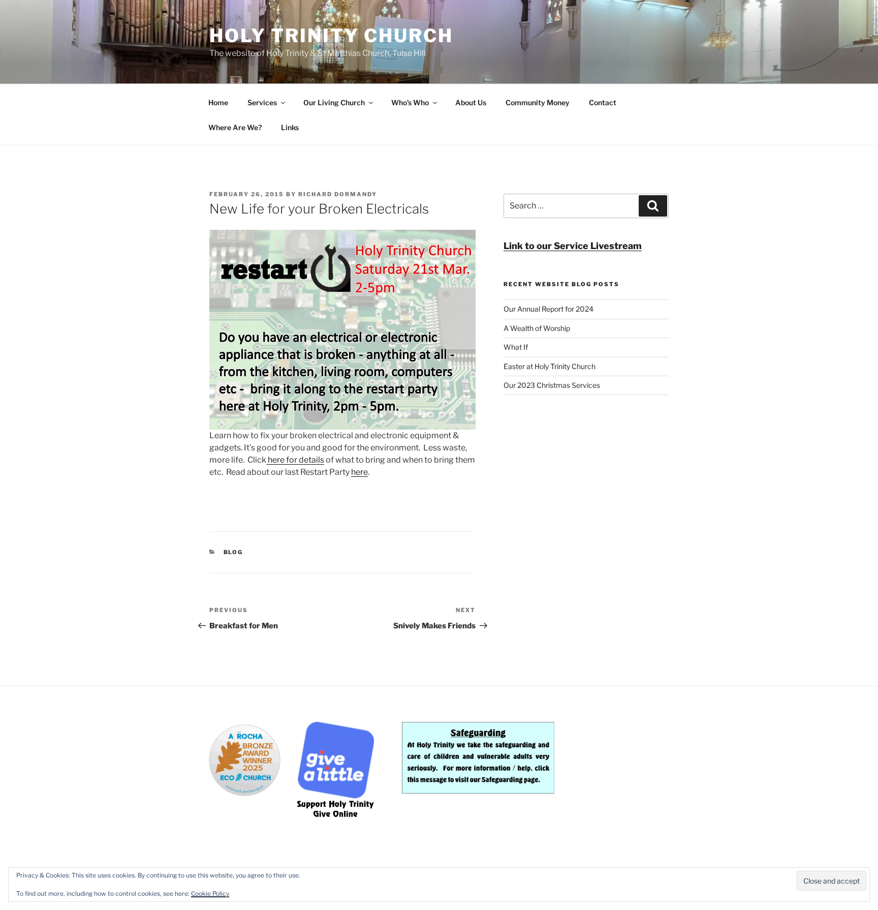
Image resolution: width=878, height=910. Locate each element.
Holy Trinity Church (331, 35)
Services (262, 102)
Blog (233, 552)
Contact (602, 102)
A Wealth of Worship (537, 328)
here (359, 472)
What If (516, 347)
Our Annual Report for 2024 (548, 309)
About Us (470, 102)
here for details (295, 460)
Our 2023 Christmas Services (552, 385)
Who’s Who (410, 102)
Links (290, 127)
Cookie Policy (210, 893)
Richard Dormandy (337, 194)
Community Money (538, 102)
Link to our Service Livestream (573, 245)
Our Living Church (334, 102)
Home (218, 102)
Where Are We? (235, 127)
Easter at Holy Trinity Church (549, 366)
